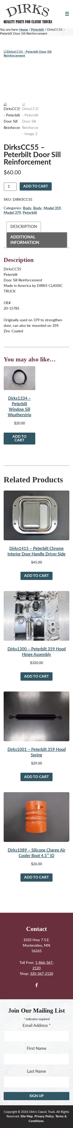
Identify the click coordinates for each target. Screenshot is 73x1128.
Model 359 (52, 208)
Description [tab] (23, 227)
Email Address (37, 1026)
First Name (36, 1049)
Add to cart (35, 186)
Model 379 (12, 213)
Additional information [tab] (24, 240)
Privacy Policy (44, 1116)
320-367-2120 (41, 974)
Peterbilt (37, 29)
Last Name (36, 1071)
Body (27, 208)
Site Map (26, 1116)
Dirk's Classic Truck (30, 14)
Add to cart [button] (19, 438)
